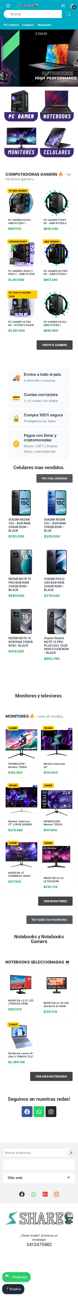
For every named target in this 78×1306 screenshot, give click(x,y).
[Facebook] (27, 1111)
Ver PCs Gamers (54, 345)
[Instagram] (51, 1111)
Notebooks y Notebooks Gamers (39, 939)
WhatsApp (19, 1277)
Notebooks (44, 24)
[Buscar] (71, 1152)
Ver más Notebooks (51, 1076)
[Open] (8, 5)
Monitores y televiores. (39, 696)
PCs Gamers (11, 24)
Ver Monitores (55, 901)
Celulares (28, 24)
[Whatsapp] (39, 1111)
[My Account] (63, 5)
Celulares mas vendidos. (39, 467)
